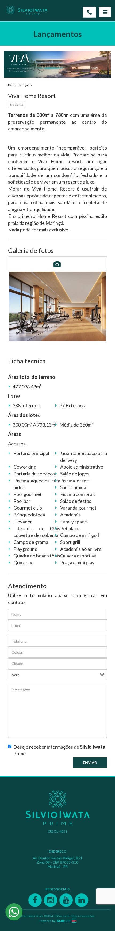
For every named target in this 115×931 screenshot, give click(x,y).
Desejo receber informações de (59, 750)
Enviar (90, 762)
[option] (57, 306)
